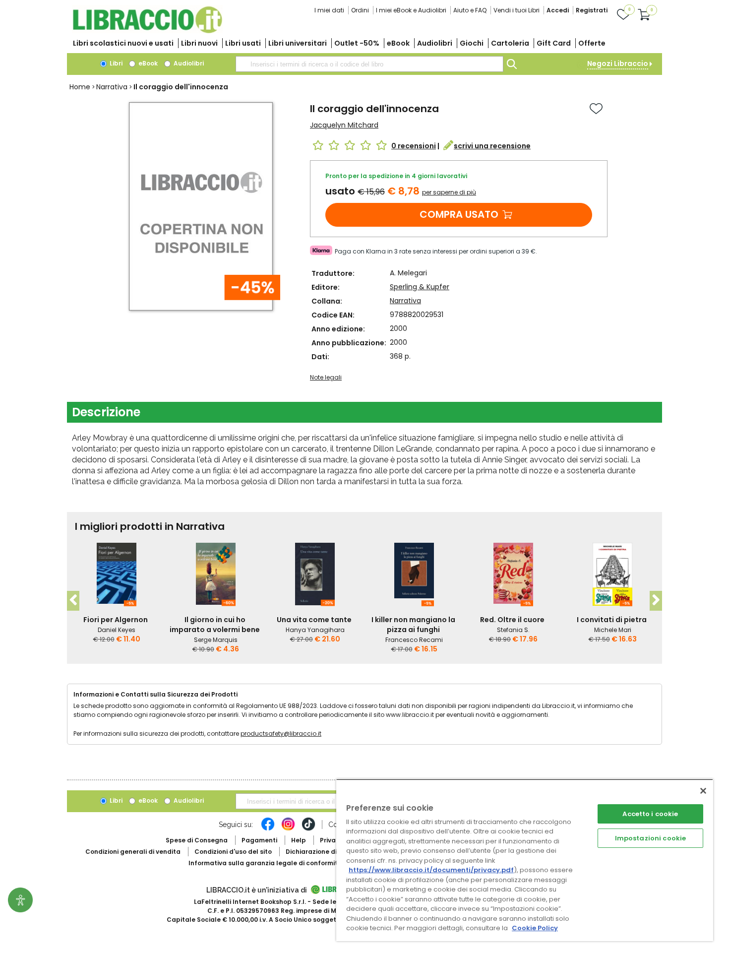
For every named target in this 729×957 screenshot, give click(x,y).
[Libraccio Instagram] (288, 829)
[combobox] (369, 64)
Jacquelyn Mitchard (344, 125)
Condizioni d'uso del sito (233, 851)
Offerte (592, 43)
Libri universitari (297, 43)
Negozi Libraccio (617, 63)
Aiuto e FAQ (469, 10)
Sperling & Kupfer (419, 287)
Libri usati (243, 43)
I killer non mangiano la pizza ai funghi (413, 625)
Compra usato (459, 214)
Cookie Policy (535, 928)
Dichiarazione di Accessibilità (333, 851)
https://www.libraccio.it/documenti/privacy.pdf (431, 870)
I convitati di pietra (612, 620)
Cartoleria (510, 43)
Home (79, 87)
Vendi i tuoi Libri (516, 10)
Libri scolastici (123, 43)
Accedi (558, 10)
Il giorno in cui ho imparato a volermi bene (215, 625)
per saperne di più (449, 192)
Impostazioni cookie (650, 838)
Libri (115, 63)
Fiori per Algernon (115, 620)
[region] (524, 860)
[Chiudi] (703, 791)
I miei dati (329, 10)
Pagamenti (259, 840)
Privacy (331, 840)
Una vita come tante (314, 620)
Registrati (592, 10)
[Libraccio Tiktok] (308, 829)
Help (298, 840)
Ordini (360, 10)
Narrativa (111, 87)
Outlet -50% (356, 43)
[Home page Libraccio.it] (147, 31)
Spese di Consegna (197, 840)
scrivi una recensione (492, 146)
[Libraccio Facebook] (268, 829)
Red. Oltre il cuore (512, 620)
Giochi (472, 43)
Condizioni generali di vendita (133, 851)
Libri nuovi (199, 43)
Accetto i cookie (650, 814)
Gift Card (554, 43)
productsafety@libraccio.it (281, 733)
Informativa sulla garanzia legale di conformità (265, 863)
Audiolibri (434, 43)
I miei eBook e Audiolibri (411, 10)
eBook (398, 43)
